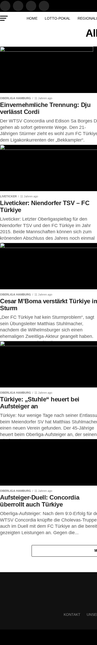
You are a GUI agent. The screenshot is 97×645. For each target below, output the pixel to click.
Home (32, 18)
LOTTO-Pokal (57, 18)
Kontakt (72, 614)
